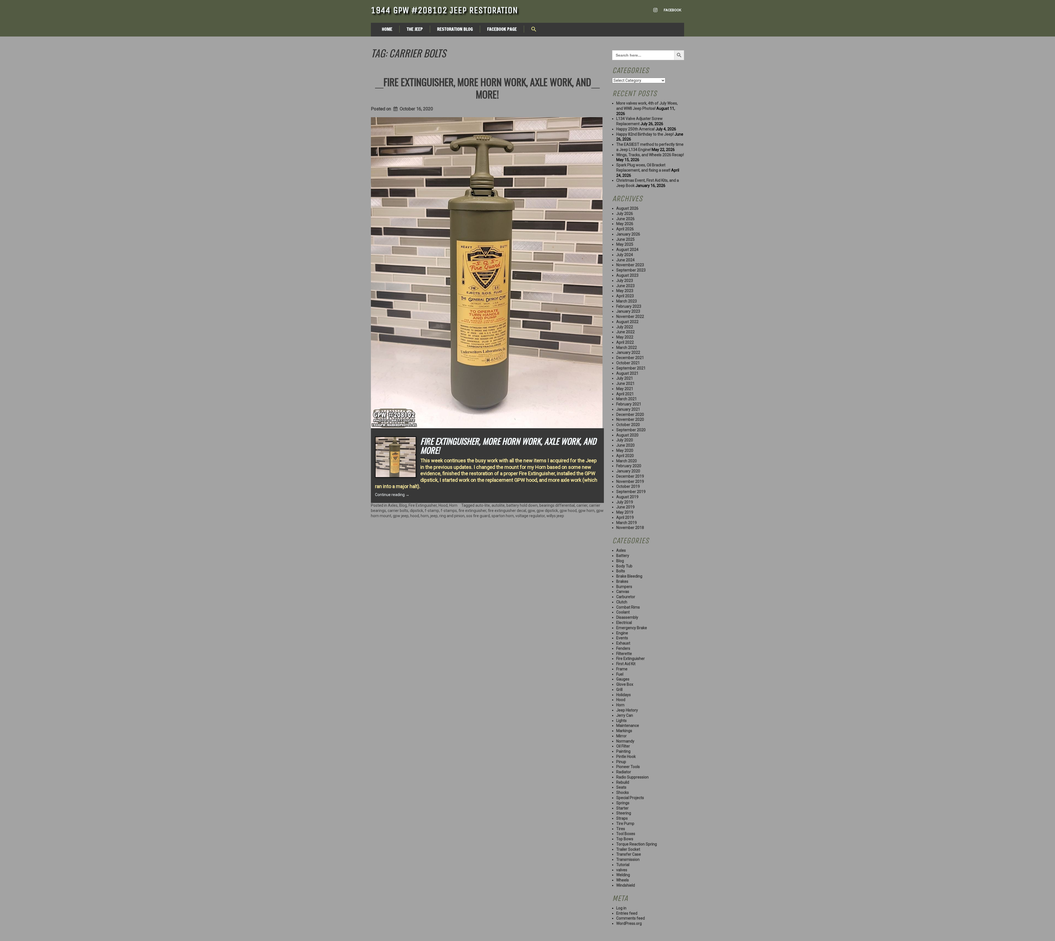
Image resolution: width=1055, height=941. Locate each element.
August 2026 (627, 208)
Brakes (622, 581)
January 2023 (628, 311)
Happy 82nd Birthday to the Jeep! (645, 134)
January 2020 (628, 471)
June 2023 (625, 286)
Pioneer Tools (628, 766)
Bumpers (624, 586)
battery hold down (522, 505)
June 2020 (625, 445)
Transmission (628, 859)
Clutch (621, 602)
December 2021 (630, 357)
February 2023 (628, 306)
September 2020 (631, 430)
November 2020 (630, 419)
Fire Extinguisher (423, 505)
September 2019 (631, 491)
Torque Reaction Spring (636, 844)
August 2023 (627, 275)
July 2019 (624, 502)
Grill (619, 689)
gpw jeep (401, 516)
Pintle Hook (626, 756)
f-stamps (449, 510)
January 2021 (628, 409)
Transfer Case (628, 854)
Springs (622, 803)
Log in (621, 908)
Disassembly (627, 617)
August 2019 (627, 497)
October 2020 (628, 424)
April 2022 (625, 342)
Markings (624, 731)
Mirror (621, 736)
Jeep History (627, 710)
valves (621, 870)
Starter (622, 808)
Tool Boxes (625, 833)
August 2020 (627, 435)
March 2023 (626, 301)
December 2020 (630, 414)
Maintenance (627, 725)
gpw (531, 510)
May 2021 (624, 389)
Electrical (624, 622)
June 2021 (625, 383)
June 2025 (625, 239)
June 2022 (625, 332)
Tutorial (622, 864)
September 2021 (631, 368)
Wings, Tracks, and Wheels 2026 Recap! (650, 155)
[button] (533, 30)
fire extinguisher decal (507, 510)
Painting (623, 751)
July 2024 (624, 255)
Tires (620, 829)
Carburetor (625, 597)
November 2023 (630, 265)
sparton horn (503, 516)
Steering (623, 813)
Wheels (622, 880)
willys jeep (555, 516)
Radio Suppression (632, 777)
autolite (498, 505)
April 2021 (625, 394)
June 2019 (625, 507)
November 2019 (630, 481)
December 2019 (630, 476)
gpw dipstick (547, 510)
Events (622, 638)
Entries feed (626, 913)
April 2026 (625, 229)
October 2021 (628, 363)
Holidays (623, 695)
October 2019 (628, 486)
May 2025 (624, 244)
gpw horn (586, 510)
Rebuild (622, 782)
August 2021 (627, 373)
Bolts (620, 571)
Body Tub (624, 566)
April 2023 (625, 296)
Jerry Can (624, 715)
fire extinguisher (472, 510)
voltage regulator (530, 516)
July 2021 (624, 378)
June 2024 (625, 260)
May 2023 (624, 291)
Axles (393, 505)
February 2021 (628, 404)
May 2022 (624, 337)
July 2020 (624, 440)
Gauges (622, 679)
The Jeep (415, 29)
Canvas (622, 591)
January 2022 (628, 352)
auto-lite (482, 505)
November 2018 (630, 527)
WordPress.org (629, 923)
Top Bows (624, 839)
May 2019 (624, 512)
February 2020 (628, 466)
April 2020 (625, 455)
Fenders (623, 648)
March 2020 (626, 461)
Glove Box (624, 684)
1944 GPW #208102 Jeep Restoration (444, 10)
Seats (621, 787)
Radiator (623, 772)
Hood (443, 505)
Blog (403, 505)
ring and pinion (452, 516)
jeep (434, 516)
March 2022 (626, 347)
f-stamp (432, 510)
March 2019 (626, 522)
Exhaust (623, 643)
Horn (453, 505)
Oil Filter (623, 746)
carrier (581, 505)
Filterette (624, 653)
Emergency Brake (631, 628)
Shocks (622, 792)
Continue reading (392, 494)
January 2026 (628, 234)
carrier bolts (398, 510)
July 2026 (624, 213)
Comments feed (630, 918)
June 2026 (625, 219)
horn (425, 516)
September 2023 (631, 270)
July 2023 (624, 280)
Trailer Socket (628, 849)
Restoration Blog (455, 29)
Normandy (625, 741)
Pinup (621, 762)
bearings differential (557, 505)
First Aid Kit (625, 664)
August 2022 (627, 322)
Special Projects (630, 798)
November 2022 (630, 316)
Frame (622, 669)
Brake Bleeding (629, 576)
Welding (623, 875)
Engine (622, 633)
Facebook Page (502, 29)
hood (414, 516)
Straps (622, 818)
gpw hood (568, 510)
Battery (622, 555)
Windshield (625, 885)
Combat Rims (628, 607)
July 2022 (624, 327)
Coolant (623, 612)
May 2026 (624, 224)
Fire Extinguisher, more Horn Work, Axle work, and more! (487, 87)
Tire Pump (625, 823)
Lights (621, 720)
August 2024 (627, 249)
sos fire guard (478, 516)
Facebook (672, 10)
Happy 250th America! (635, 129)
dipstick (416, 510)
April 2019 (625, 517)
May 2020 (624, 450)
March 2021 (626, 399)
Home (387, 29)
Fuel (619, 674)
